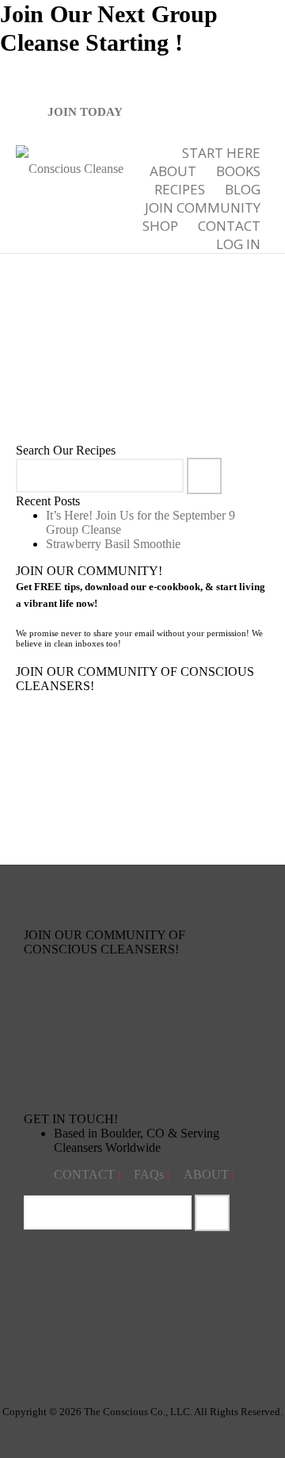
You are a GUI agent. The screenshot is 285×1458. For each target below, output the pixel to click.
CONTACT (86, 1174)
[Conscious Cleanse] (70, 167)
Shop (160, 226)
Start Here (221, 153)
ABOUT (173, 171)
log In (238, 244)
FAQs (150, 1174)
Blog (242, 189)
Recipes (179, 189)
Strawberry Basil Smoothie (113, 544)
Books (238, 171)
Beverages (138, 361)
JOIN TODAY (85, 112)
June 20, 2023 (87, 361)
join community (202, 207)
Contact (229, 226)
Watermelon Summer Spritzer (123, 326)
